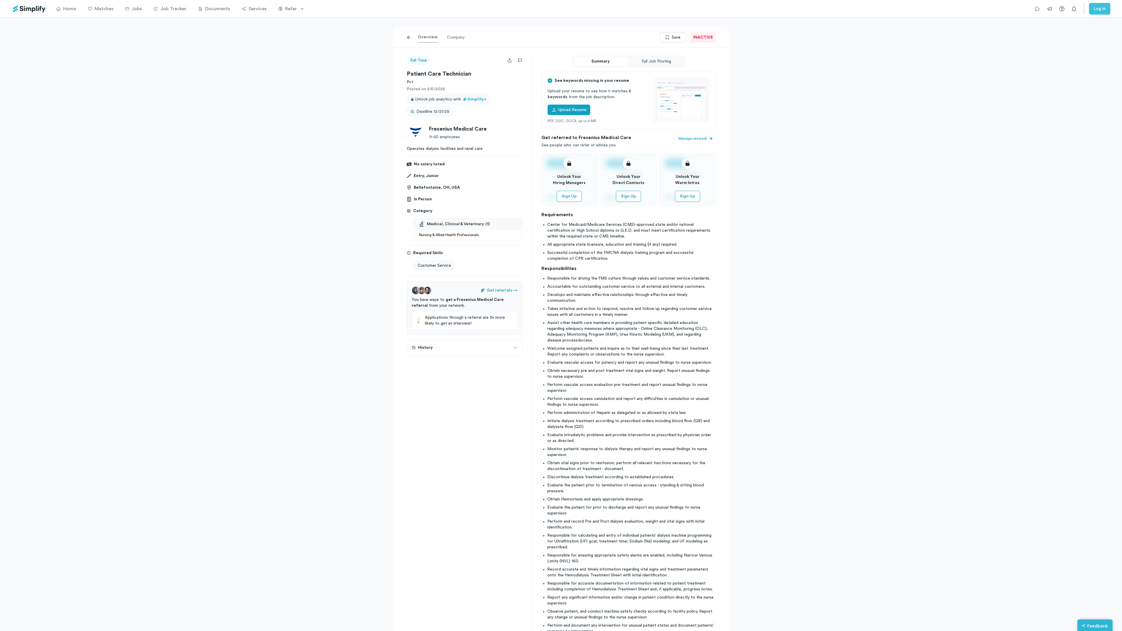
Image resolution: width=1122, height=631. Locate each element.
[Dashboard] (29, 9)
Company (456, 37)
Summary (600, 61)
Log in (1100, 9)
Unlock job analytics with (450, 99)
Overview (428, 37)
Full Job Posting (656, 61)
